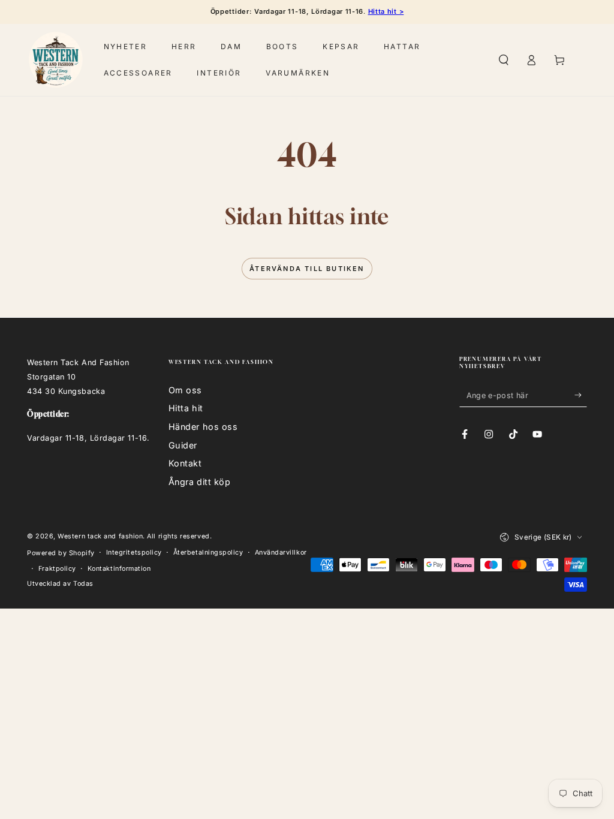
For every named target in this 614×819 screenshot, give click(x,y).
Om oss (185, 390)
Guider (182, 445)
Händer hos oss (203, 426)
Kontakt (185, 463)
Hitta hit (185, 408)
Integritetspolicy (134, 552)
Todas (83, 584)
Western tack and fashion (100, 536)
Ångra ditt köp (199, 482)
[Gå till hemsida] (56, 60)
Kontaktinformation (119, 569)
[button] (503, 60)
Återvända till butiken (306, 268)
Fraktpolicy (57, 569)
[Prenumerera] (580, 395)
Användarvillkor (281, 552)
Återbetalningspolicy (208, 552)
